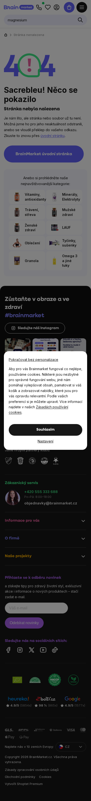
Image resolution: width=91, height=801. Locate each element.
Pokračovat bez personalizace (33, 360)
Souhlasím (45, 430)
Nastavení (45, 441)
